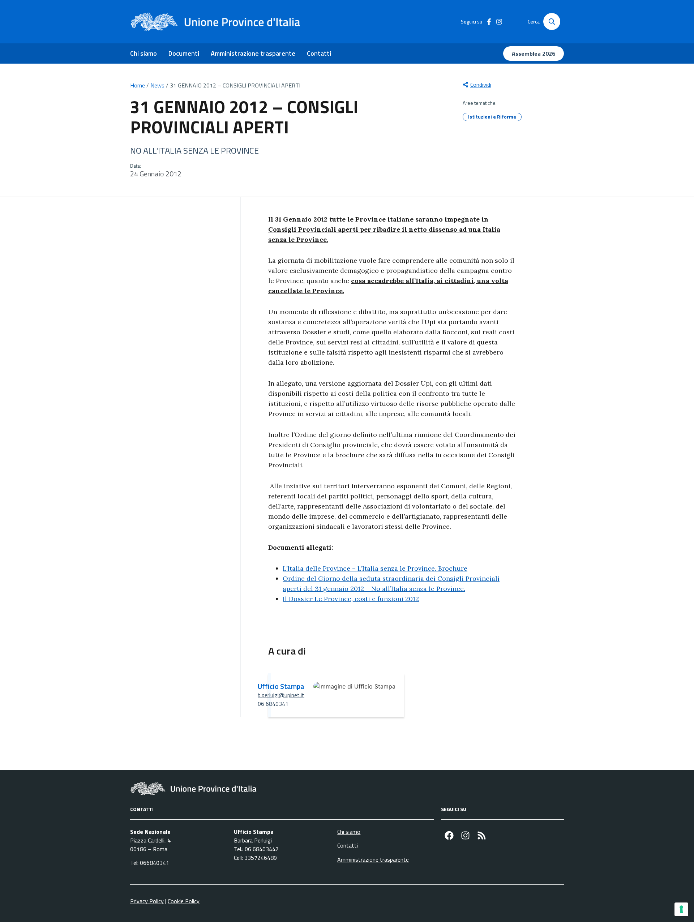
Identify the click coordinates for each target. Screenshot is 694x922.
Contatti (319, 53)
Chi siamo (143, 53)
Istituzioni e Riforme (492, 116)
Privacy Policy (147, 901)
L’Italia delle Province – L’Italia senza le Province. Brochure (375, 568)
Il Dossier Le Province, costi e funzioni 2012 (351, 599)
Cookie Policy (184, 901)
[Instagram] (465, 835)
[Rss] (482, 835)
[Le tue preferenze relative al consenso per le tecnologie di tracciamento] (681, 909)
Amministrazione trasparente (253, 53)
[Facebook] (449, 835)
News (157, 85)
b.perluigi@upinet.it (281, 695)
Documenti (183, 53)
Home (137, 85)
